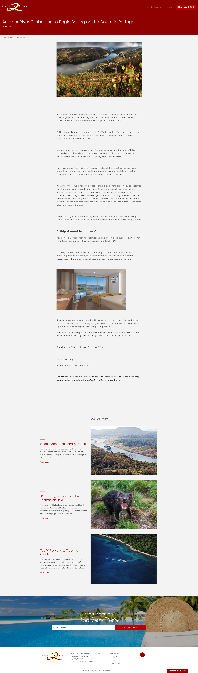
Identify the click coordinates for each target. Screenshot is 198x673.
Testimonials (115, 664)
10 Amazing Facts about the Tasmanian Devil (59, 498)
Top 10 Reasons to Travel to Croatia (59, 552)
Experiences (159, 7)
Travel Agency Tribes (110, 670)
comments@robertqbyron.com (84, 661)
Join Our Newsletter (177, 671)
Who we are (114, 654)
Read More (44, 462)
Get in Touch (130, 627)
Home (141, 7)
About (149, 7)
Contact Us (114, 657)
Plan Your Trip (186, 7)
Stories (170, 7)
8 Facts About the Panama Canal (63, 444)
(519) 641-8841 (78, 659)
